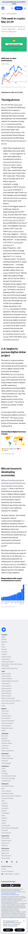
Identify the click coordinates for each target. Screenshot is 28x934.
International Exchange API (10, 828)
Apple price (5, 853)
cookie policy (10, 921)
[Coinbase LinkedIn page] (6, 862)
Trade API (4, 803)
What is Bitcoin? (7, 693)
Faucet (4, 823)
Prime (3, 768)
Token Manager (6, 763)
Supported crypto (7, 728)
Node (3, 815)
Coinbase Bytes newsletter (10, 681)
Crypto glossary (6, 688)
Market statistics (7, 678)
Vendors (4, 654)
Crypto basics (6, 683)
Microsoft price (6, 855)
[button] (25, 8)
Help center (5, 711)
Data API (4, 810)
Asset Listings (6, 756)
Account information (8, 721)
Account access (6, 725)
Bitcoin (4, 124)
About (3, 637)
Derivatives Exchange (8, 778)
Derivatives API (6, 833)
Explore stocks (6, 676)
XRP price (5, 845)
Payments (5, 761)
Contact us (5, 713)
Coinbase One (6, 741)
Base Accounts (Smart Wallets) (11, 796)
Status (4, 730)
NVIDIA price (5, 851)
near (23, 556)
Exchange (5, 773)
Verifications (6, 813)
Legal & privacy (6, 656)
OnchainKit (5, 808)
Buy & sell (5, 736)
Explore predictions (8, 750)
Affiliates (4, 642)
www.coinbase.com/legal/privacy (10, 894)
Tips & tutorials (6, 686)
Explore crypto (6, 673)
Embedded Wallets (7, 793)
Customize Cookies (12, 925)
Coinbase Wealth (7, 743)
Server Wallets (6, 791)
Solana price (5, 843)
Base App (4, 738)
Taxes (3, 705)
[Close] (24, 921)
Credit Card (5, 745)
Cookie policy (6, 659)
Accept (19, 930)
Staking (4, 771)
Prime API (5, 830)
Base (3, 788)
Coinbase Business (7, 758)
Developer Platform (8, 786)
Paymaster (5, 806)
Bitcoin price (5, 838)
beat (23, 521)
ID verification (6, 718)
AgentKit (4, 818)
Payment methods (7, 723)
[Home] (3, 8)
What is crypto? (6, 696)
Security (4, 649)
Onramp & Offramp (7, 798)
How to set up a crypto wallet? (11, 701)
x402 (3, 801)
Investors (4, 652)
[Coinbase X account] (1, 862)
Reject (8, 930)
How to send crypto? (8, 703)
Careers (4, 639)
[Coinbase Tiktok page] (16, 862)
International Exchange (9, 776)
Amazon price (6, 858)
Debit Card (5, 748)
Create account (6, 716)
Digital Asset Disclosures (9, 668)
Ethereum (6, 309)
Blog (3, 644)
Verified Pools (6, 781)
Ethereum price (6, 840)
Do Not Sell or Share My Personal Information (12, 665)
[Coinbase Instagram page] (11, 862)
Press (3, 647)
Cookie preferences (8, 661)
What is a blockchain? (8, 698)
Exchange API (6, 825)
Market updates (6, 691)
